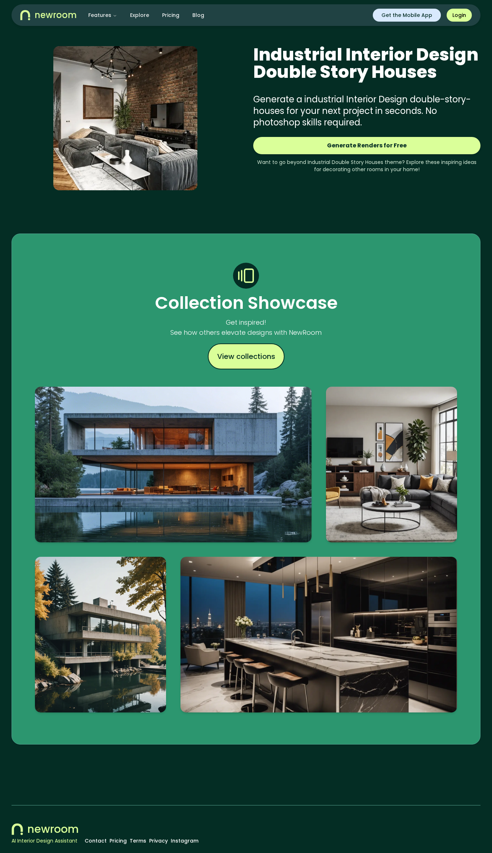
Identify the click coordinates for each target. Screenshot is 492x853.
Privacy (158, 840)
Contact (96, 840)
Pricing (170, 15)
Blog (198, 15)
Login (459, 15)
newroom (53, 829)
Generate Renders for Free (367, 145)
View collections (246, 356)
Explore (139, 15)
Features (99, 15)
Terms (138, 840)
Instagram (184, 840)
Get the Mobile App (406, 15)
